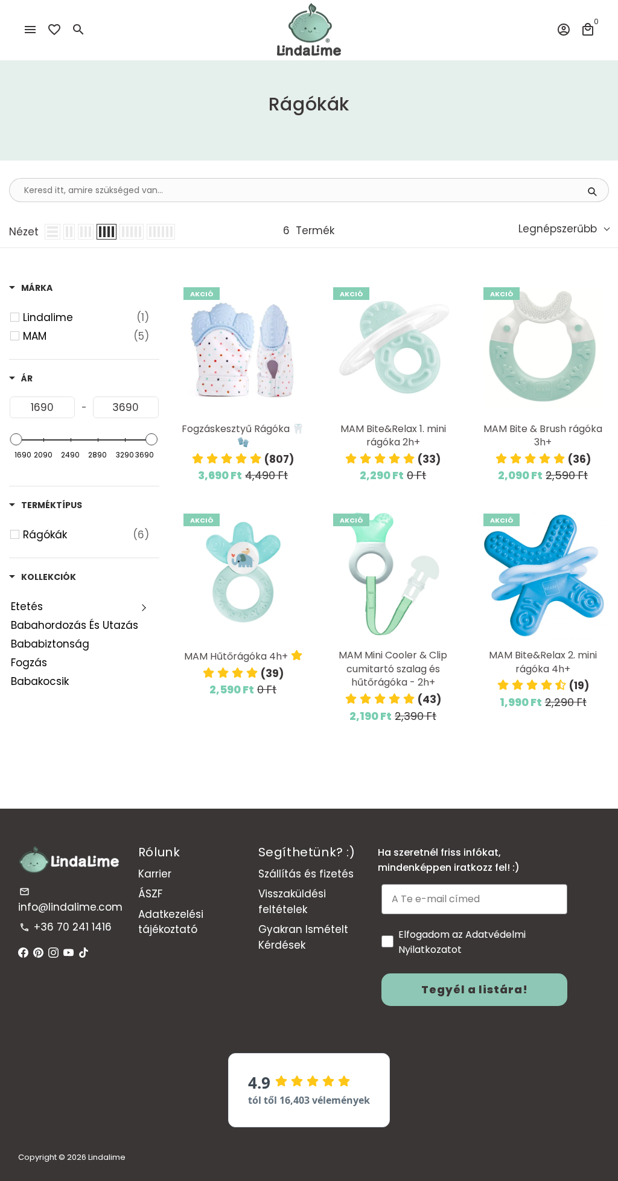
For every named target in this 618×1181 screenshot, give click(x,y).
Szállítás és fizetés (306, 874)
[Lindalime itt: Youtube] (68, 953)
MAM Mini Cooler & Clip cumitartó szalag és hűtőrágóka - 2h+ (393, 669)
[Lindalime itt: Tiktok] (83, 953)
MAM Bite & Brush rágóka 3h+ (542, 436)
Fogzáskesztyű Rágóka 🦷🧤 (243, 436)
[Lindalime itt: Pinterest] (38, 953)
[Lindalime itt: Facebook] (23, 953)
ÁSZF (150, 894)
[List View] (52, 232)
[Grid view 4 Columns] (106, 232)
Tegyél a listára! (474, 989)
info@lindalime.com (70, 900)
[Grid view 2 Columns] (69, 232)
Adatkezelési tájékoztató (170, 922)
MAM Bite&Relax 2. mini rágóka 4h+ (543, 662)
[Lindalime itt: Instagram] (53, 953)
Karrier (154, 874)
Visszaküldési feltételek (292, 902)
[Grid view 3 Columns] (86, 232)
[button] (243, 459)
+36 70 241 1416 (65, 927)
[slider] (16, 439)
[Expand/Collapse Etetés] (143, 606)
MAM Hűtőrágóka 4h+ (236, 656)
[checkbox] (86, 317)
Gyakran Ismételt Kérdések (303, 937)
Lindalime (107, 1157)
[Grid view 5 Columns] (131, 232)
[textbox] (42, 407)
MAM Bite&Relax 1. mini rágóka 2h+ (393, 436)
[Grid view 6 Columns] (161, 232)
